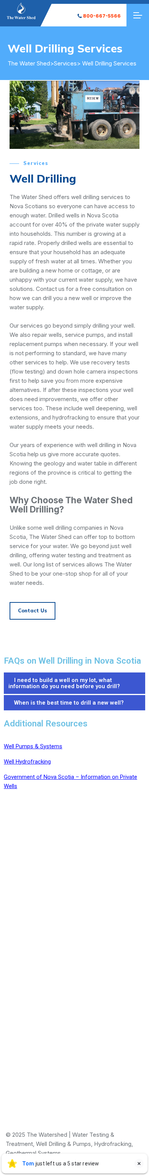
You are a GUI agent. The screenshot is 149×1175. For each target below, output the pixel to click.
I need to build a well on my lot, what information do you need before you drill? (64, 683)
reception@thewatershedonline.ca (74, 1033)
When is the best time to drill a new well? (69, 702)
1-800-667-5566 (75, 970)
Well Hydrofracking (27, 761)
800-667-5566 (102, 16)
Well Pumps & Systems (33, 746)
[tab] (74, 683)
